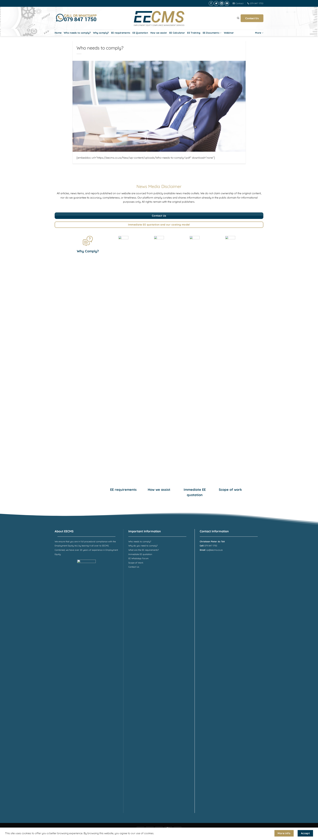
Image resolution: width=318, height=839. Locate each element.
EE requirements (120, 32)
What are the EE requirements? (143, 550)
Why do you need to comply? (143, 545)
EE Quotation (140, 32)
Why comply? (101, 32)
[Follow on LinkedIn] (221, 3)
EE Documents (211, 32)
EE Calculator (177, 32)
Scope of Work (135, 562)
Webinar (229, 32)
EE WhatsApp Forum (138, 558)
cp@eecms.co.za (214, 550)
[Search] (238, 18)
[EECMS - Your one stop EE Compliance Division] (159, 18)
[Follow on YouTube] (226, 3)
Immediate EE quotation (140, 554)
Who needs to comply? (77, 32)
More (258, 32)
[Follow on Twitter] (216, 3)
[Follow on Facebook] (211, 3)
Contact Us (252, 18)
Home (58, 32)
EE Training (193, 32)
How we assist (158, 32)
